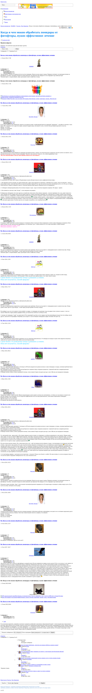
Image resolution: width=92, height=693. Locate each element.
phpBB (2, 690)
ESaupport (32, 612)
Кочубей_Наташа (33, 116)
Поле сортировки (26, 632)
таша (19, 672)
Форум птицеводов (9, 11)
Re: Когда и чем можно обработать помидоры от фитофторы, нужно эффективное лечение (29, 103)
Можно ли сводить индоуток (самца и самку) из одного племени (34, 671)
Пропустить (3, 1)
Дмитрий (32, 471)
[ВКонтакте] (69, 28)
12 (12, 477)
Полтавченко (33, 215)
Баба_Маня (21, 665)
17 (12, 122)
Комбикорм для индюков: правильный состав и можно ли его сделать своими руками (39, 658)
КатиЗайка (23, 662)
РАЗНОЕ (13, 26)
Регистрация (8, 19)
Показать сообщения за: (8, 632)
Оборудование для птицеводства (13, 14)
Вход (6, 16)
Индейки (29, 659)
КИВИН (31, 66)
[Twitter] (71, 28)
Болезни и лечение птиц (35, 665)
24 (12, 364)
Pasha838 (31, 172)
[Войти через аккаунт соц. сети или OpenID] (4, 8)
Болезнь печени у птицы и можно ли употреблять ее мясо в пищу (34, 664)
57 (12, 177)
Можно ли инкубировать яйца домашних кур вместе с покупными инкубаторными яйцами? (41, 651)
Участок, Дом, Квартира (22, 26)
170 (13, 365)
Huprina (20, 659)
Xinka (19, 646)
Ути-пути (32, 144)
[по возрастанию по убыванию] (48, 632)
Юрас (32, 387)
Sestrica (20, 652)
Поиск (6, 22)
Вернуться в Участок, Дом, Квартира (10, 680)
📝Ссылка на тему (5, 40)
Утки (27, 672)
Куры (27, 646)
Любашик (31, 555)
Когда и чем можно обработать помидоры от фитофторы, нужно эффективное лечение (28, 55)
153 (13, 178)
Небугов (33, 266)
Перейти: (4, 683)
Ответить (3, 47)
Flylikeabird (24, 649)
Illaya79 (23, 675)
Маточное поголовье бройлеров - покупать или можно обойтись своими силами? (38, 645)
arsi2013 (33, 359)
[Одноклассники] (72, 28)
